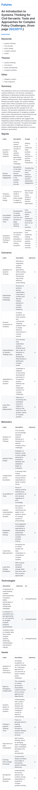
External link (5, 34)
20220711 (15, 29)
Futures (6, 4)
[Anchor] (13, 39)
